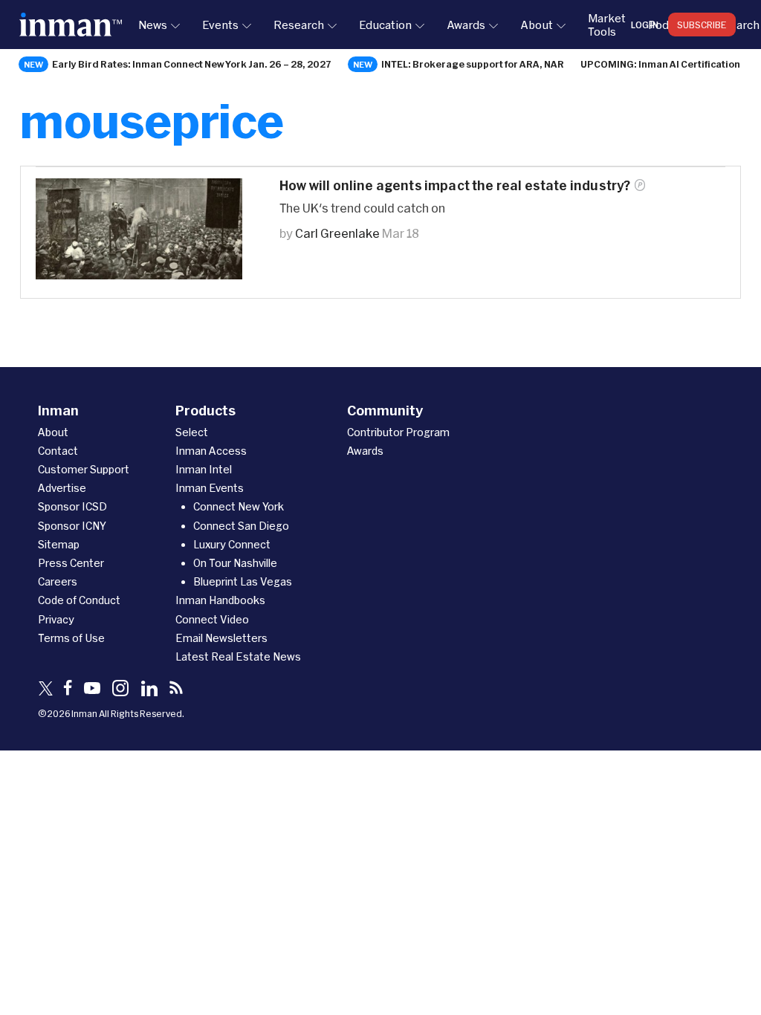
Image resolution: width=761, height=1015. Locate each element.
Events (220, 24)
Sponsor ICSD (72, 506)
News (152, 24)
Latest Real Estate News (238, 656)
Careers (57, 581)
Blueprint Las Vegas (242, 581)
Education (385, 24)
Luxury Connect (232, 544)
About (536, 24)
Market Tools (607, 24)
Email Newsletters (221, 638)
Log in (644, 24)
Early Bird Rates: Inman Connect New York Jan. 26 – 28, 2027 (191, 64)
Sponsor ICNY (72, 525)
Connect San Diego (241, 525)
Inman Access (211, 450)
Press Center (71, 563)
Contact (58, 450)
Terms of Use (71, 638)
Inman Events (209, 487)
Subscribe (702, 24)
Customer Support (83, 469)
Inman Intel (203, 469)
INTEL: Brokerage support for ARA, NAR (472, 64)
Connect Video (212, 619)
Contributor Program (398, 432)
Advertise (62, 487)
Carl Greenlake (337, 233)
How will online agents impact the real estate (454, 185)
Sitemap (59, 544)
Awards (466, 24)
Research (298, 24)
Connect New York (238, 506)
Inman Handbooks (220, 600)
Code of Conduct (79, 600)
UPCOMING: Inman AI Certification (660, 64)
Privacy (56, 619)
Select (191, 432)
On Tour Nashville (235, 563)
